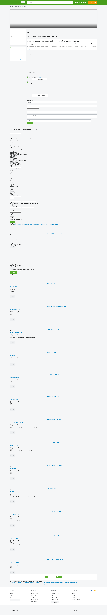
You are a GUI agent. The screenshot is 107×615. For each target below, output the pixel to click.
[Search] (28, 2)
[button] (32, 72)
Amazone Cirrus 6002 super (16, 309)
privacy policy (42, 124)
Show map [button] (48, 92)
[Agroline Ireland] (15, 2)
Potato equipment (32, 582)
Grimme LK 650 (13, 260)
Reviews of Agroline (34, 599)
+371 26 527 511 (39, 77)
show (12, 217)
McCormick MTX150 (14, 286)
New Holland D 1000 (14, 377)
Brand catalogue (33, 601)
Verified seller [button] (30, 66)
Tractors (19, 582)
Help (11, 595)
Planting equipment (14, 582)
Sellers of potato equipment (45, 584)
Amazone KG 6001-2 (14, 468)
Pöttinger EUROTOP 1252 (16, 332)
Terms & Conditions (34, 593)
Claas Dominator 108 (14, 514)
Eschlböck (12, 491)
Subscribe (13, 272)
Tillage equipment (39, 582)
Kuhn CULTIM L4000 (14, 445)
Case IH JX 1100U (14, 538)
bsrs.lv (28, 70)
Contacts (11, 597)
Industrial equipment (73, 582)
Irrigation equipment (25, 582)
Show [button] (35, 77)
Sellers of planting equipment (15, 584)
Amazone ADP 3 (13, 355)
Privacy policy (33, 595)
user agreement (50, 124)
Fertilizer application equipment (59, 582)
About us (11, 593)
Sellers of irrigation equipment (34, 584)
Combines (67, 582)
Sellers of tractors (24, 584)
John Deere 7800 (14, 399)
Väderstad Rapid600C (15, 562)
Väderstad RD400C (14, 236)
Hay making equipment (48, 582)
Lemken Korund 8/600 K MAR (16, 422)
